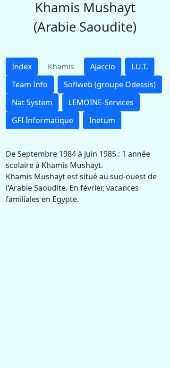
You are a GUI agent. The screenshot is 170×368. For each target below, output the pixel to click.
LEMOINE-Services (101, 102)
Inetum (102, 120)
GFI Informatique (42, 120)
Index (22, 66)
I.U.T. (139, 66)
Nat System (32, 102)
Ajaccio (102, 66)
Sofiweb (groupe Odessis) (110, 84)
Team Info (30, 84)
